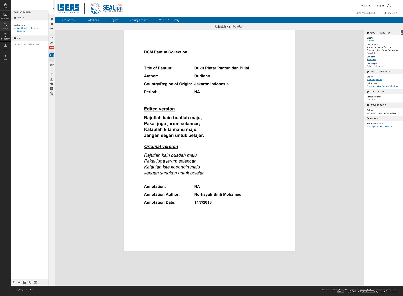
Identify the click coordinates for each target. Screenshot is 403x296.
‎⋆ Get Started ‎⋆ (67, 20)
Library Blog (390, 12)
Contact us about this (52, 88)
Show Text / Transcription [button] (52, 65)
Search (5, 29)
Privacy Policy (18, 290)
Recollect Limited (369, 292)
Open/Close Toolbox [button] (54, 5)
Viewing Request (139, 20)
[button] (51, 55)
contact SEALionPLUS (367, 290)
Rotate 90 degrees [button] (52, 38)
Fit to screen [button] (52, 23)
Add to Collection (52, 83)
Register (114, 20)
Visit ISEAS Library (169, 20)
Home (5, 8)
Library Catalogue (365, 12)
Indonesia (371, 59)
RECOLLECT (340, 292)
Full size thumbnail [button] (52, 19)
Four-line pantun (374, 79)
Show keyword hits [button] (52, 69)
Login (5, 49)
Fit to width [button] (52, 28)
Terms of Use (28, 290)
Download (52, 79)
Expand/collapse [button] (402, 32)
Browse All (5, 18)
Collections (93, 20)
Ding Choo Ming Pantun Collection (382, 86)
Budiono (371, 40)
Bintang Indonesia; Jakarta (379, 126)
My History (5, 39)
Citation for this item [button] (52, 93)
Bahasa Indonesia (375, 66)
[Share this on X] (13, 281)
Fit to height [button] (52, 33)
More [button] (5, 60)
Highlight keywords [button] (52, 74)
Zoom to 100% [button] (52, 42)
